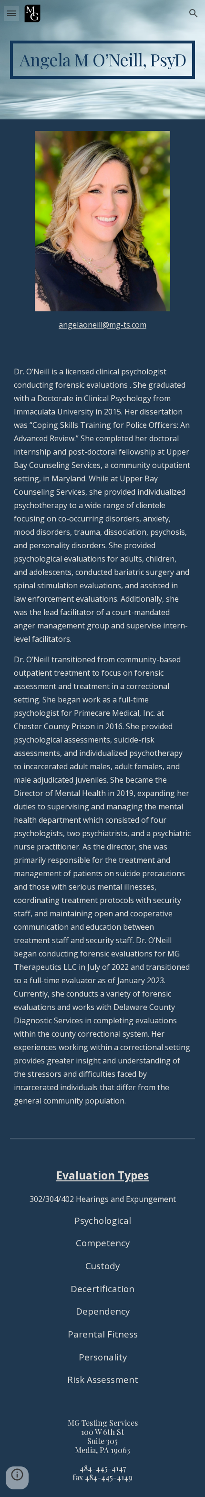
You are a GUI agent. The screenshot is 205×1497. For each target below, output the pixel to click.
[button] (11, 13)
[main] (102, 60)
